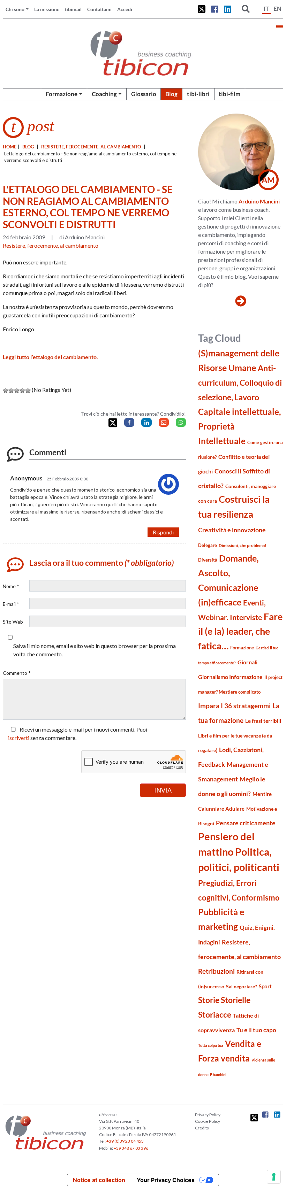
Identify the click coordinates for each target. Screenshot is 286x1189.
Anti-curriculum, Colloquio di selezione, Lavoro (240, 382)
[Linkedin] (146, 422)
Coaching (104, 94)
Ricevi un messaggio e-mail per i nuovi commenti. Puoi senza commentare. (77, 733)
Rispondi (163, 532)
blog (28, 146)
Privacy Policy (207, 1114)
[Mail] (164, 422)
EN (277, 8)
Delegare (207, 545)
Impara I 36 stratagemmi (234, 706)
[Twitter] (112, 423)
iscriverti (18, 737)
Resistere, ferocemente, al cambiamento (91, 146)
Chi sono (15, 9)
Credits (202, 1127)
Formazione (61, 94)
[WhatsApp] (181, 422)
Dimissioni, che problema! (242, 545)
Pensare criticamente (246, 823)
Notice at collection (99, 1179)
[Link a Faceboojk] (214, 9)
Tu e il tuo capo (256, 1030)
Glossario (143, 94)
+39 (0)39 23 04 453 (125, 1141)
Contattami (99, 9)
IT (266, 8)
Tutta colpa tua (210, 1045)
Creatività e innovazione (232, 530)
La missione (46, 9)
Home (9, 146)
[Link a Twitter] (201, 9)
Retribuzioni (216, 971)
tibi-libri (198, 94)
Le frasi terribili (263, 721)
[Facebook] (129, 422)
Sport (265, 986)
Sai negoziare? (241, 986)
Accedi (124, 9)
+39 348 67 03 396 (131, 1148)
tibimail (73, 9)
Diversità (207, 560)
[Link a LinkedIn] (227, 9)
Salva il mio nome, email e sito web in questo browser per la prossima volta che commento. (94, 649)
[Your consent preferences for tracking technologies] (273, 1176)
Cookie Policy (207, 1121)
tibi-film (229, 94)
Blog (171, 94)
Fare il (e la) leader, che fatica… (240, 631)
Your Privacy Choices (166, 1179)
